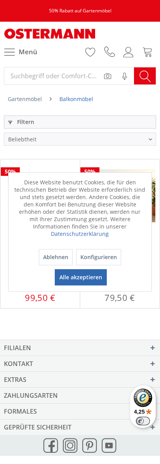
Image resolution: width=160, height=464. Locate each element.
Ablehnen (55, 257)
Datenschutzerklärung (80, 233)
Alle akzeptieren (80, 277)
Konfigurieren (98, 257)
